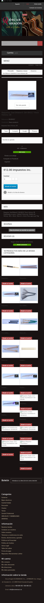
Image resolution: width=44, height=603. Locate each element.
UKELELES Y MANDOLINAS (10, 516)
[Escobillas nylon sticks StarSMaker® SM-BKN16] (11, 321)
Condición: (5, 122)
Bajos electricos (7, 500)
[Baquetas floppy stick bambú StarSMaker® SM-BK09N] (11, 443)
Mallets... (23, 360)
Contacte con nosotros (35, 7)
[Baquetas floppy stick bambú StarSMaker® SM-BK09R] (29, 397)
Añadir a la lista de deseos (15, 192)
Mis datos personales (8, 570)
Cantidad (6, 176)
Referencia (5, 119)
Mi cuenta (6, 558)
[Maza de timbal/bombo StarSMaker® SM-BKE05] (11, 428)
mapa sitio (38, 65)
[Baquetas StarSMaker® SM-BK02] (11, 267)
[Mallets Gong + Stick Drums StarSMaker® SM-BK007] (29, 349)
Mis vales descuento (8, 564)
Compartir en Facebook (10, 159)
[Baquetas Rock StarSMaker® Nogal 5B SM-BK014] (29, 267)
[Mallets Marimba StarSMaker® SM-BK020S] (11, 403)
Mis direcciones (7, 567)
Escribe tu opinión (8, 140)
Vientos (4, 508)
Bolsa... (22, 447)
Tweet (6, 131)
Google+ (25, 131)
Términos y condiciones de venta (12, 535)
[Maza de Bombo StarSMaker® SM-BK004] (29, 321)
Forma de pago (6, 551)
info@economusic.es (15, 589)
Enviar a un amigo (10, 155)
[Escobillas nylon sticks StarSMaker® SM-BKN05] (29, 428)
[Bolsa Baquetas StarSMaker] (29, 442)
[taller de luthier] (22, 1)
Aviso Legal (5, 545)
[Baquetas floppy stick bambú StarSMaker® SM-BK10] (29, 457)
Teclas (4, 511)
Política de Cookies (8, 543)
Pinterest (34, 131)
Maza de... (23, 333)
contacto (31, 65)
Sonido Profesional (8, 513)
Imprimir (7, 162)
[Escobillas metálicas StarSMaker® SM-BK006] (29, 294)
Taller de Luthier (7, 548)
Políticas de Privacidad (9, 540)
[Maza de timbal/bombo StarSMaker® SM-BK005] (11, 349)
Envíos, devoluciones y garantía (12, 538)
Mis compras (6, 562)
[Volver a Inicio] (4, 71)
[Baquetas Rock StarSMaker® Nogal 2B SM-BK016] (11, 294)
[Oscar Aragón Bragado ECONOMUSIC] (22, 23)
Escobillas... (24, 305)
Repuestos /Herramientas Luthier (12, 553)
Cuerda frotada (6, 503)
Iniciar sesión (37, 4)
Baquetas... (5, 278)
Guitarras (4, 497)
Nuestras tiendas (7, 527)
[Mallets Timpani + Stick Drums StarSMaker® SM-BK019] (29, 376)
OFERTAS (5, 519)
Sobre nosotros (6, 532)
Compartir (15, 131)
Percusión (5, 505)
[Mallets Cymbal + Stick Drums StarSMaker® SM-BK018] (11, 376)
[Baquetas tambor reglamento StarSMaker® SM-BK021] (29, 413)
